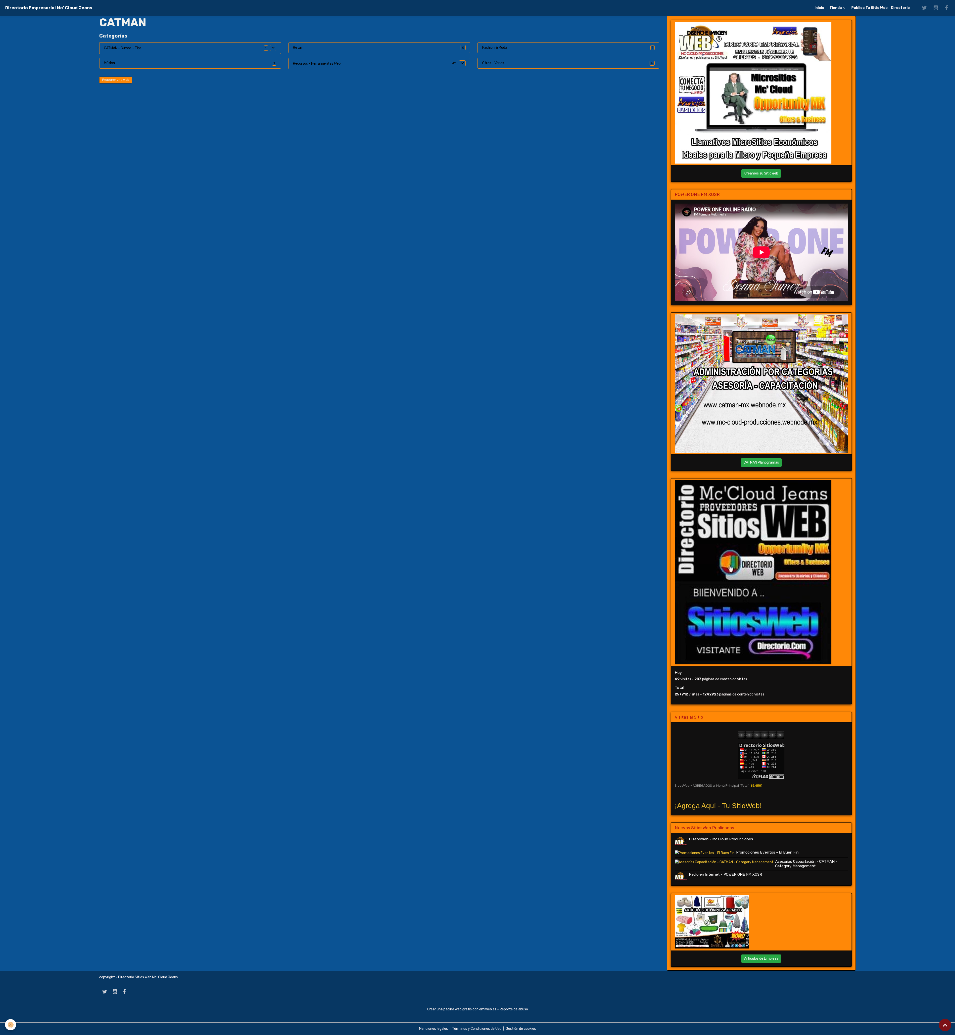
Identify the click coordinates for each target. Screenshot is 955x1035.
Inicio (819, 8)
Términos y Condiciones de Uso (476, 1029)
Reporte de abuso (514, 1009)
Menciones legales (433, 1029)
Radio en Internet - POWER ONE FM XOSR (725, 874)
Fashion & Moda (494, 47)
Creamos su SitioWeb (761, 173)
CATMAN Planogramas (761, 462)
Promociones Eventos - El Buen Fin (767, 852)
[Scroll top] (945, 1025)
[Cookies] (10, 1024)
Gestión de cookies (521, 1029)
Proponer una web (115, 80)
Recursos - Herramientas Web (317, 63)
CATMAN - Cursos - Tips (123, 48)
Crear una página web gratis (449, 1009)
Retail (297, 47)
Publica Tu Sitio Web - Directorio (880, 8)
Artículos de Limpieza (761, 958)
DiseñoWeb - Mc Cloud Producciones (721, 839)
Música (109, 63)
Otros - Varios (493, 63)
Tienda (836, 8)
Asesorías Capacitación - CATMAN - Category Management (806, 863)
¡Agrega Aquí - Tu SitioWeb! (718, 806)
